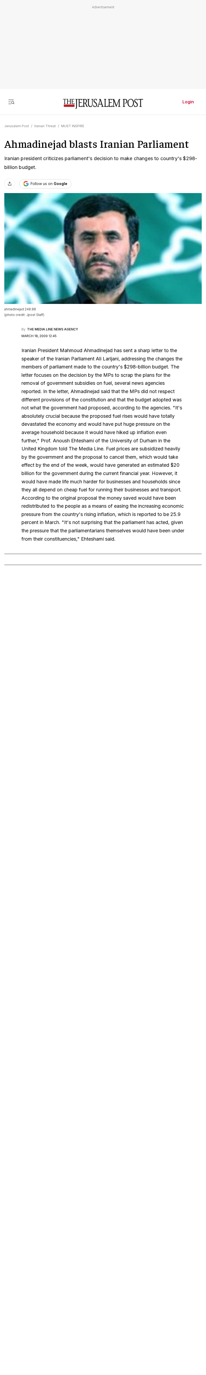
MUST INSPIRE (72, 126)
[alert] (48, 1295)
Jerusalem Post (16, 126)
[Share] (9, 183)
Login (188, 101)
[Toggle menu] (11, 101)
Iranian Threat (45, 126)
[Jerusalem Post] (103, 104)
